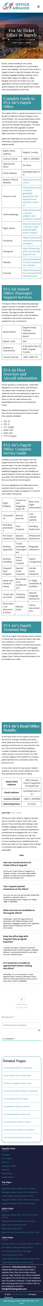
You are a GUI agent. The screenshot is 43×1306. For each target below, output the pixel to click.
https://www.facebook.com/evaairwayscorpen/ (32, 240)
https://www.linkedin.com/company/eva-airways (32, 262)
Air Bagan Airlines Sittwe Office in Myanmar (20, 1192)
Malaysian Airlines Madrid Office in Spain (18, 1188)
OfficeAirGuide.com (19, 1294)
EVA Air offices (16, 813)
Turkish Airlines (8, 1177)
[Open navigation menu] (38, 6)
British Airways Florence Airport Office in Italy (20, 1232)
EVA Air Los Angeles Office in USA (17, 1083)
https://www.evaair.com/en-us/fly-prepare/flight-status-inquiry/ (32, 228)
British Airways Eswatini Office (14, 1225)
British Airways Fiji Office (12, 1228)
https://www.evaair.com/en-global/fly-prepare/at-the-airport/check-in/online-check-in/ (32, 196)
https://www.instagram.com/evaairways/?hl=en (31, 251)
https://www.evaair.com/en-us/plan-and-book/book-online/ (32, 214)
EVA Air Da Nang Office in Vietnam (18, 1137)
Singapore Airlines (9, 1166)
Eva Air (25, 39)
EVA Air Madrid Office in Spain (16, 1099)
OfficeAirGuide (16, 39)
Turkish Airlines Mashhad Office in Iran (17, 1196)
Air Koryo (5, 1162)
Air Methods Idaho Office (12, 1255)
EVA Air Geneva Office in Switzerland (19, 1130)
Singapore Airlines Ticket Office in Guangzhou (21, 1199)
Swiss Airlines (7, 1173)
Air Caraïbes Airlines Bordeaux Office (17, 1247)
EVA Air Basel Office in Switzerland (18, 1068)
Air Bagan (6, 1154)
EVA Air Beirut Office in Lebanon (17, 1106)
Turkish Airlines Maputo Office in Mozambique (21, 1258)
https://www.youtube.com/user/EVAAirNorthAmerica (32, 273)
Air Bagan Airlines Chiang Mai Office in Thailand (21, 1244)
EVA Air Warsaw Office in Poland (17, 1122)
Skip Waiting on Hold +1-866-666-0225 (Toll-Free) (21, 1302)
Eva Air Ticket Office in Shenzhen (17, 1075)
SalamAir (5, 1169)
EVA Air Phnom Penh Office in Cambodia (21, 1091)
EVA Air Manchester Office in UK (17, 1114)
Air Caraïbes (7, 1158)
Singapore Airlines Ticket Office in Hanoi (18, 1203)
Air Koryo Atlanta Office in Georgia (16, 1251)
